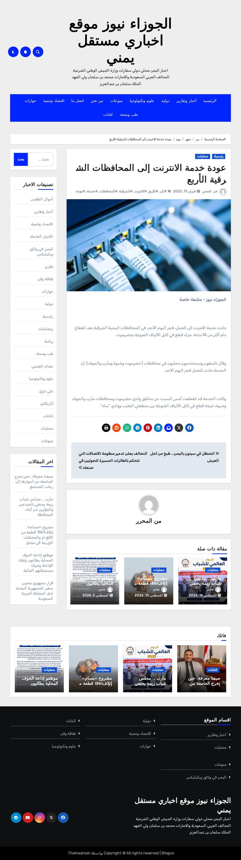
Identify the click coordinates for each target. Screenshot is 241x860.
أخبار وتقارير (186, 101)
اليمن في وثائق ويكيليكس (206, 777)
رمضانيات (45, 329)
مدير (210, 589)
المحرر (206, 191)
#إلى (163, 191)
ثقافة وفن (45, 279)
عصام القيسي (42, 366)
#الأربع (153, 191)
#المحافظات (108, 191)
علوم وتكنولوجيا (142, 101)
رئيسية (218, 156)
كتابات (108, 115)
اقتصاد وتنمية (53, 101)
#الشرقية (126, 191)
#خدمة (92, 191)
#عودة (80, 191)
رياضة (48, 341)
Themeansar (79, 853)
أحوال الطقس (42, 199)
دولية (165, 101)
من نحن (97, 101)
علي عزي (46, 391)
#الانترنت (140, 191)
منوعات (116, 101)
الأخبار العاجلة (41, 236)
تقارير (49, 266)
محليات (202, 156)
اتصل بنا (77, 101)
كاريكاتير (46, 403)
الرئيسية (209, 101)
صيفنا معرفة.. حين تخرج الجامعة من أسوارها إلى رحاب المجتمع (34, 481)
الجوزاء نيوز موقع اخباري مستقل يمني (120, 42)
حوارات (30, 101)
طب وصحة (129, 115)
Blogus (168, 853)
